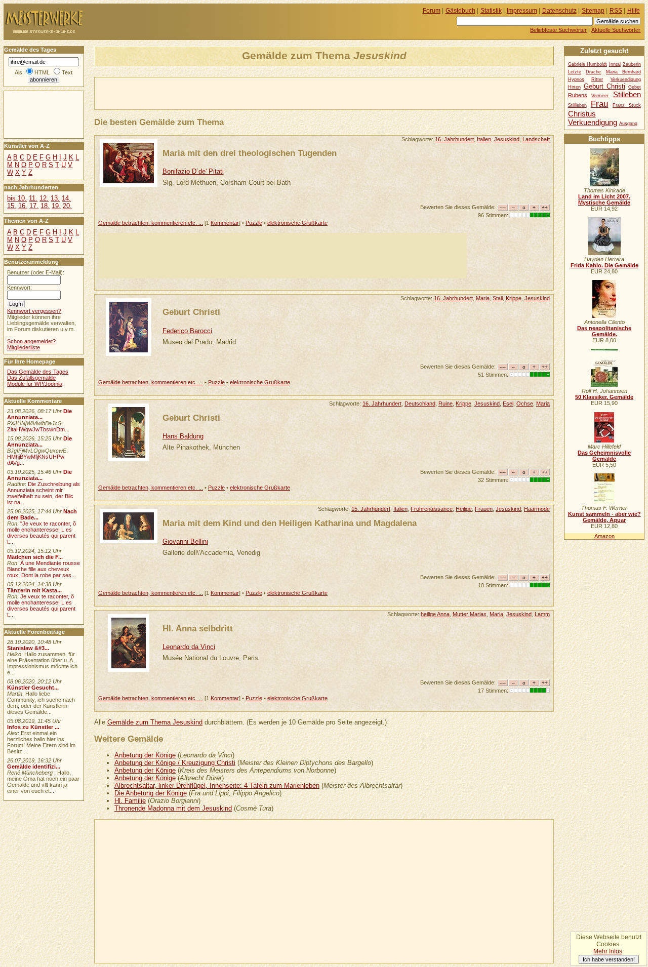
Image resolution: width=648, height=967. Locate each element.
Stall (498, 298)
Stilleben (627, 94)
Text (67, 72)
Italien (484, 139)
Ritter (597, 79)
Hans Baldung (183, 436)
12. (44, 198)
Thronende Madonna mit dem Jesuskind (173, 808)
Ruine (445, 403)
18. (45, 206)
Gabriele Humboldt (587, 64)
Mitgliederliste (23, 347)
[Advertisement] (213, 92)
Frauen (484, 509)
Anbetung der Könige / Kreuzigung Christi (174, 763)
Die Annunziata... (39, 414)
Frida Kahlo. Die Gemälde (604, 265)
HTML (42, 72)
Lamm (542, 614)
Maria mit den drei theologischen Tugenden (250, 153)
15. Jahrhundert (370, 509)
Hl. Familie (130, 800)
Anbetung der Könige (145, 755)
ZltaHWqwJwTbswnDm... (38, 429)
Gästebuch (460, 10)
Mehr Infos (607, 951)
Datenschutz (559, 10)
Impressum (522, 10)
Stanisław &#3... (28, 648)
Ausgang (628, 123)
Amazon (604, 536)
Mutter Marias (470, 614)
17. (33, 206)
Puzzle (254, 223)
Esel (508, 403)
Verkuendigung (592, 122)
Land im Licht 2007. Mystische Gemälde (604, 199)
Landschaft (536, 139)
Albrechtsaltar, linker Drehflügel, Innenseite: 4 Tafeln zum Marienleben (216, 785)
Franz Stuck (627, 105)
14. (66, 198)
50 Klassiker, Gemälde (604, 397)
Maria (483, 298)
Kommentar (225, 223)
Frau (599, 104)
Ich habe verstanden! (609, 959)
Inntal (615, 64)
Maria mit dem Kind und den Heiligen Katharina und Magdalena (290, 523)
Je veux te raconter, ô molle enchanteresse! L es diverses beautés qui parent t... (41, 605)
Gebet (634, 87)
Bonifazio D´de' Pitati (193, 171)
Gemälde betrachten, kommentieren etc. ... (150, 223)
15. (11, 206)
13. (55, 198)
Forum (431, 10)
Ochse (524, 403)
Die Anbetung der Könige (150, 793)
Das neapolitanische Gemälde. (604, 331)
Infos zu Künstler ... (33, 727)
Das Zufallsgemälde (31, 378)
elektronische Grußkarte (297, 223)
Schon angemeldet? (31, 341)
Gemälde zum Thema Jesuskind (154, 722)
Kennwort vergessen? (34, 311)
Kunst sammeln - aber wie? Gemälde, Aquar (604, 517)
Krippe (513, 298)
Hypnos (576, 79)
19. (56, 206)
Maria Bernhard (623, 71)
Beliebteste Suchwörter (558, 30)
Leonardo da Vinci (189, 647)
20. (67, 206)
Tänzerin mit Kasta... (34, 590)
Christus (582, 113)
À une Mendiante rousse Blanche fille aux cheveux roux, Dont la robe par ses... (43, 569)
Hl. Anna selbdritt (198, 628)
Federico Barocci (187, 331)
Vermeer (600, 95)
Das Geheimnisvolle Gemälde (604, 456)
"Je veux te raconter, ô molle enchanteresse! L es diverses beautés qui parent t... (41, 532)
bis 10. (17, 198)
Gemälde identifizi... (33, 766)
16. (22, 206)
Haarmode (537, 509)
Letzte (574, 71)
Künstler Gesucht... (33, 687)
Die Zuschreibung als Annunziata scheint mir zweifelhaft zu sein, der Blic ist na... (43, 493)
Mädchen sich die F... (35, 557)
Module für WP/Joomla (34, 384)
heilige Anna (435, 614)
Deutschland (419, 403)
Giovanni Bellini (185, 541)
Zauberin (632, 64)
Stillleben (577, 105)
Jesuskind (506, 139)
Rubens (577, 95)
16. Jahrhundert (454, 139)
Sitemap (593, 10)
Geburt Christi (191, 312)
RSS (616, 10)
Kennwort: (19, 288)
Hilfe (633, 10)
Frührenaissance (432, 509)
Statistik (491, 10)
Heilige (464, 509)
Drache (593, 71)
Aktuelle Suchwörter (615, 30)
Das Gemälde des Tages (37, 372)
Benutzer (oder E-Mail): (35, 272)
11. (33, 198)
